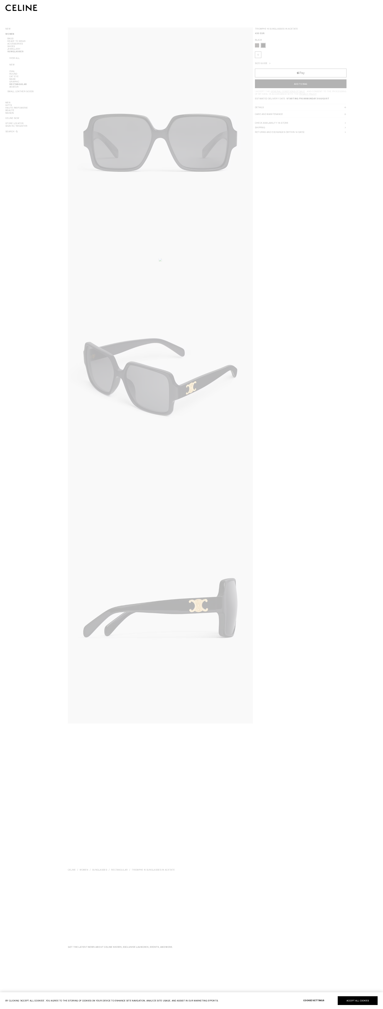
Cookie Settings (314, 1000)
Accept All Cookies (357, 1000)
